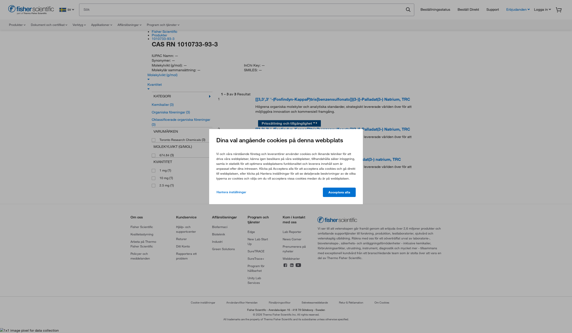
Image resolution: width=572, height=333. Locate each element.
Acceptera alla (339, 192)
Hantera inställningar (231, 192)
